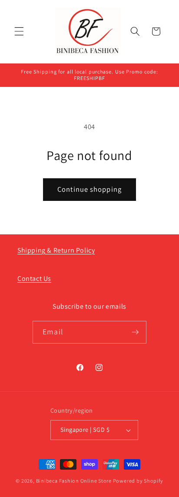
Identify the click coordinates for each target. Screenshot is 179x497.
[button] (19, 31)
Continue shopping (89, 189)
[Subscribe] (135, 332)
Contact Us (34, 278)
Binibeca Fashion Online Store (74, 480)
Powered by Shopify (138, 480)
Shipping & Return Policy (56, 250)
